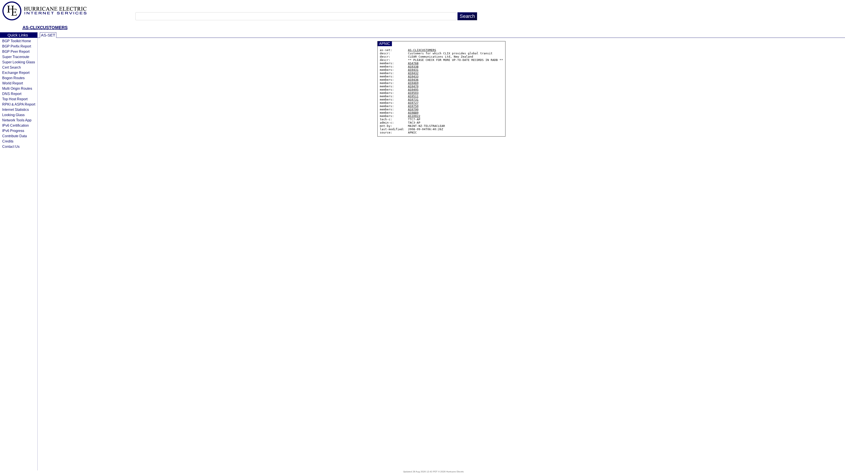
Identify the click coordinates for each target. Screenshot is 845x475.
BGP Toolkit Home (16, 41)
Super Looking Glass (18, 62)
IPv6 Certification (15, 125)
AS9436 (413, 79)
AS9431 (413, 69)
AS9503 (413, 93)
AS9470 (413, 86)
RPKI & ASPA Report (18, 104)
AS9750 (413, 106)
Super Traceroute (15, 57)
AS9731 (413, 99)
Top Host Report (15, 99)
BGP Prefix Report (16, 46)
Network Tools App (16, 120)
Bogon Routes (13, 78)
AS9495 (413, 89)
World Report (12, 83)
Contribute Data (14, 136)
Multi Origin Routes (17, 88)
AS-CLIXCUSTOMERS (45, 27)
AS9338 (413, 66)
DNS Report (11, 94)
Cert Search (11, 67)
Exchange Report (15, 73)
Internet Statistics (15, 109)
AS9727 (413, 102)
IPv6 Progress (13, 131)
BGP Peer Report (15, 51)
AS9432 (413, 73)
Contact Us (11, 146)
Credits (7, 141)
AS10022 (414, 116)
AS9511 (413, 96)
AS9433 (413, 76)
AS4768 (413, 63)
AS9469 (413, 83)
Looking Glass (13, 115)
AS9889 (413, 112)
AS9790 (413, 109)
